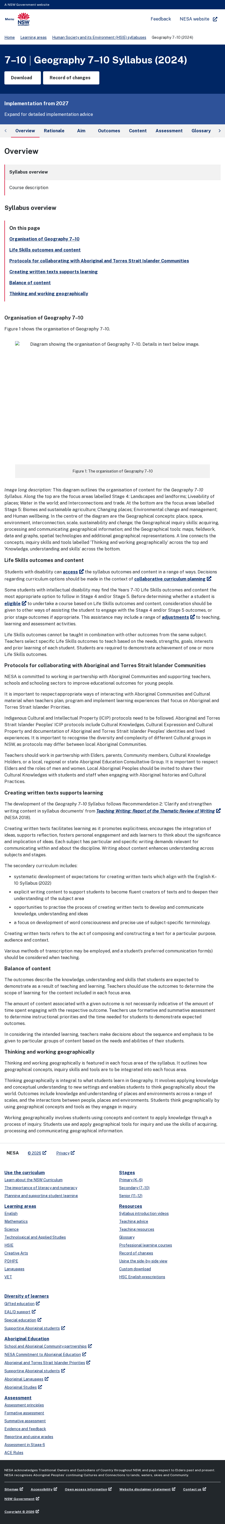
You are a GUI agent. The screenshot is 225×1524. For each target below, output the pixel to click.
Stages (127, 1172)
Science (11, 1229)
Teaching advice (133, 1221)
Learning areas (33, 37)
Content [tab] (138, 130)
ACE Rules (13, 1452)
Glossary (126, 1237)
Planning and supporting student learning (41, 1196)
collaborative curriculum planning (170, 579)
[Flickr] (107, 1151)
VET (8, 1277)
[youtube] (96, 1151)
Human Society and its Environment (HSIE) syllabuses (99, 37)
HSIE (8, 1245)
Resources (130, 1206)
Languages (14, 1269)
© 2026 (34, 1153)
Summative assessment (25, 1421)
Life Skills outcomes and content (45, 250)
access (70, 572)
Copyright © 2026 (19, 1512)
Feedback (161, 19)
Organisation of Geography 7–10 (44, 239)
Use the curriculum (24, 1172)
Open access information (86, 1489)
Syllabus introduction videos (144, 1213)
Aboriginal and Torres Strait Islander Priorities (44, 1363)
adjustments (175, 617)
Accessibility (41, 1489)
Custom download (135, 1269)
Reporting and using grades (28, 1437)
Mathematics (16, 1221)
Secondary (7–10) (134, 1188)
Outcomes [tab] (109, 130)
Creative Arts (16, 1253)
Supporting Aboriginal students (32, 1328)
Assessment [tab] (169, 130)
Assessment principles (24, 1405)
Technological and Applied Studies (35, 1237)
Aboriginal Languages (23, 1379)
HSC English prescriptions (142, 1277)
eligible (12, 603)
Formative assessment (24, 1413)
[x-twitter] (85, 1151)
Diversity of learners (26, 1296)
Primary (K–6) (131, 1180)
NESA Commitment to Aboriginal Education (42, 1354)
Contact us (192, 1489)
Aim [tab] (81, 130)
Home (9, 37)
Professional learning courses (145, 1245)
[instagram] (101, 1151)
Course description (28, 187)
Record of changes (136, 1253)
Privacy (62, 1153)
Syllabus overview (28, 172)
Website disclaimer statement (145, 1489)
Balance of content (30, 282)
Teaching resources (136, 1229)
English (11, 1213)
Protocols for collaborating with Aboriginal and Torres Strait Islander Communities (99, 260)
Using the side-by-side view (143, 1261)
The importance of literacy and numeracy (40, 1188)
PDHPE (11, 1261)
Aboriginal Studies (20, 1387)
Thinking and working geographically (48, 293)
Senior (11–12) (130, 1196)
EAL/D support (17, 1312)
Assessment (18, 1397)
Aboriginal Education (26, 1338)
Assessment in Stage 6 (24, 1445)
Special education (20, 1320)
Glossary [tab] (201, 130)
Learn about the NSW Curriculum (33, 1180)
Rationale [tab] (54, 130)
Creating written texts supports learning (53, 271)
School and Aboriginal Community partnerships (45, 1346)
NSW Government (19, 1499)
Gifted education (19, 1304)
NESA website (194, 19)
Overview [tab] (25, 130)
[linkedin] (90, 1151)
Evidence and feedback (25, 1429)
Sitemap (11, 1489)
